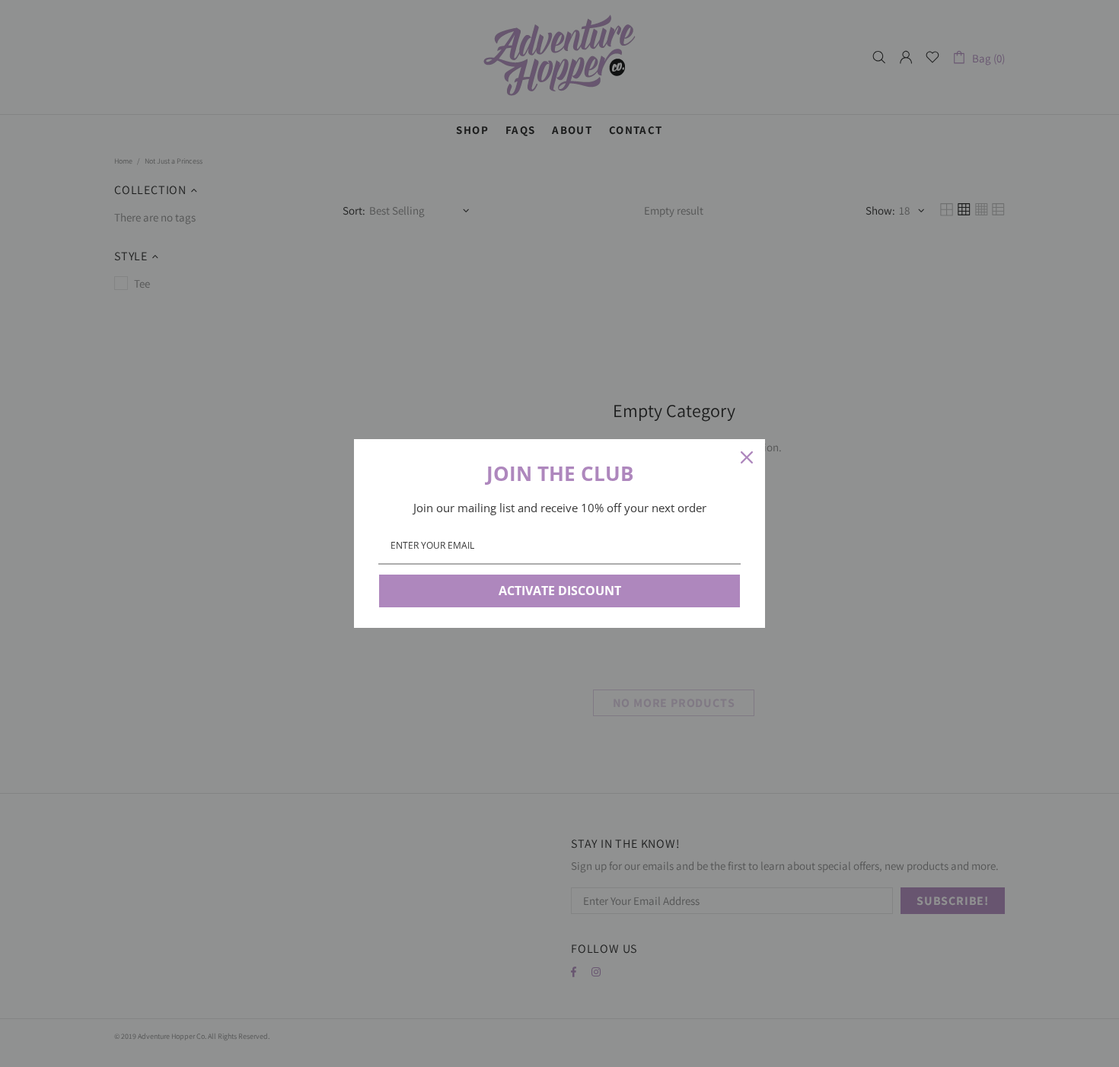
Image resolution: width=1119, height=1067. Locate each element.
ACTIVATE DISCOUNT (560, 590)
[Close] (746, 457)
